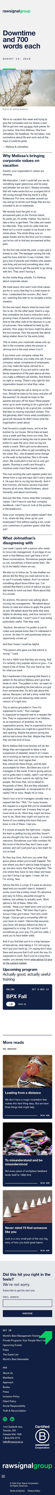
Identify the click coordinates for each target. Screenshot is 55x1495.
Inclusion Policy (11, 1396)
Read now (44, 1115)
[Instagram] (5, 1419)
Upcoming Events (12, 1345)
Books (6, 1387)
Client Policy (9, 1401)
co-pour (28, 126)
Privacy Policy (34, 1491)
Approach (8, 1382)
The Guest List (10, 1355)
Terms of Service (17, 1491)
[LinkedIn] (12, 1419)
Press (6, 1392)
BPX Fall (16, 996)
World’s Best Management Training (21, 1336)
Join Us (22, 1004)
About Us (8, 1373)
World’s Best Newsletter (16, 1359)
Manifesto (8, 1378)
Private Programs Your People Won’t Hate (25, 1340)
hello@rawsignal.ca (13, 1442)
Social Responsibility (14, 1406)
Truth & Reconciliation (14, 1411)
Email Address (11, 1297)
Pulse (6, 1350)
